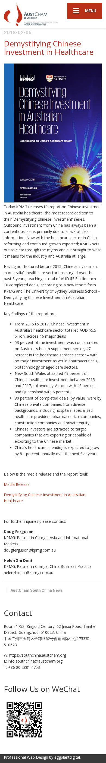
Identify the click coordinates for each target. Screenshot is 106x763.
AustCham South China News (37, 590)
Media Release (17, 484)
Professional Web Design (26, 757)
